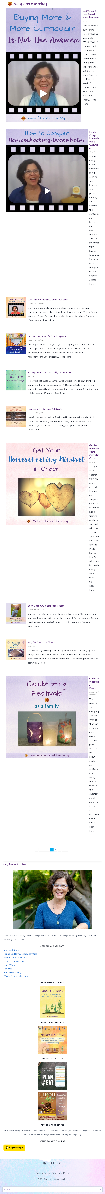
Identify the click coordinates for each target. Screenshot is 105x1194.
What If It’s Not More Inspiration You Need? (48, 299)
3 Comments (32, 340)
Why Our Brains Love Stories (41, 642)
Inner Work (9, 965)
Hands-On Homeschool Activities (20, 954)
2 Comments (32, 609)
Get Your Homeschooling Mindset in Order (94, 452)
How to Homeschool (13, 961)
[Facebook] (52, 1163)
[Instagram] (45, 1163)
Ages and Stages (11, 950)
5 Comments (93, 692)
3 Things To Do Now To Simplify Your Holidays (49, 372)
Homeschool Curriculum (15, 957)
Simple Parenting (12, 972)
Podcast (7, 969)
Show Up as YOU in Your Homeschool (46, 605)
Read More (48, 320)
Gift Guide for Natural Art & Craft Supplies (47, 336)
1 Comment (31, 413)
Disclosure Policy (60, 1173)
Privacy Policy (43, 1173)
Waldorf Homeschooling (15, 976)
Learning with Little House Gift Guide (45, 408)
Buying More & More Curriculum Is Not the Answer (91, 14)
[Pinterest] (60, 1163)
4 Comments (32, 303)
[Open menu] (52, 9)
